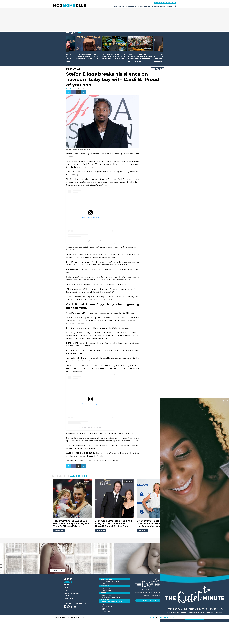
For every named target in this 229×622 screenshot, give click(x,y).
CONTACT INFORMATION (167, 617)
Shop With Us (119, 6)
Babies (139, 6)
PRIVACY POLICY (149, 617)
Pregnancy (130, 6)
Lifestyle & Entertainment (162, 6)
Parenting (147, 6)
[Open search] (175, 6)
